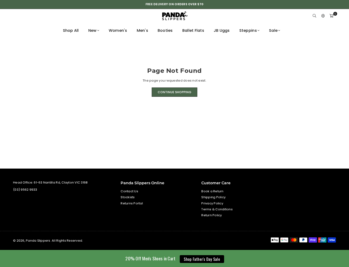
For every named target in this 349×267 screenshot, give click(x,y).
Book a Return (212, 191)
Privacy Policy (212, 203)
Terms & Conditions (217, 209)
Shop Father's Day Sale (202, 259)
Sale (273, 30)
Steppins (248, 30)
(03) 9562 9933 (25, 189)
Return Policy (211, 215)
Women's (118, 30)
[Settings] (323, 16)
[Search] (314, 16)
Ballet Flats (193, 30)
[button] (331, 16)
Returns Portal (132, 203)
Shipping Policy (213, 197)
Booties (165, 30)
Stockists (128, 197)
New (92, 30)
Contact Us (129, 191)
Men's (142, 30)
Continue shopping (174, 92)
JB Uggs (222, 30)
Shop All (71, 30)
